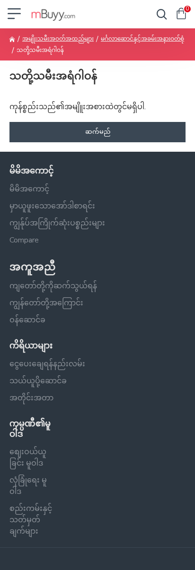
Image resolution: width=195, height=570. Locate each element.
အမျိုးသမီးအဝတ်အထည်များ (58, 39)
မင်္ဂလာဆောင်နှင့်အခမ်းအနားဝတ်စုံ (142, 39)
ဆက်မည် (97, 132)
